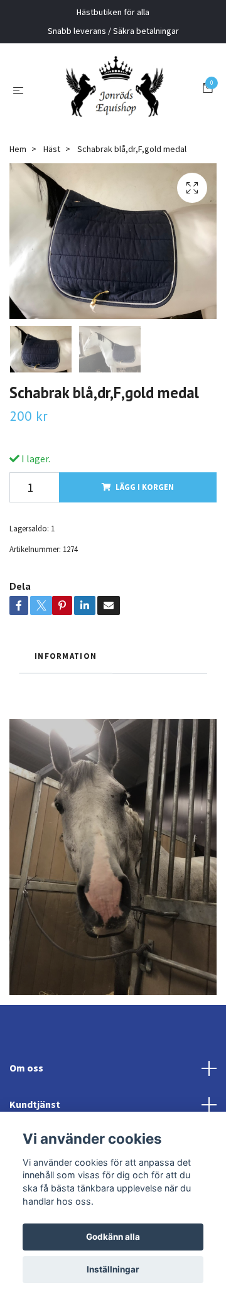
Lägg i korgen (145, 572)
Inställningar (113, 1269)
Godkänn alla (113, 1237)
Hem (17, 233)
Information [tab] (66, 740)
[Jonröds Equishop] (113, 132)
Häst (51, 233)
